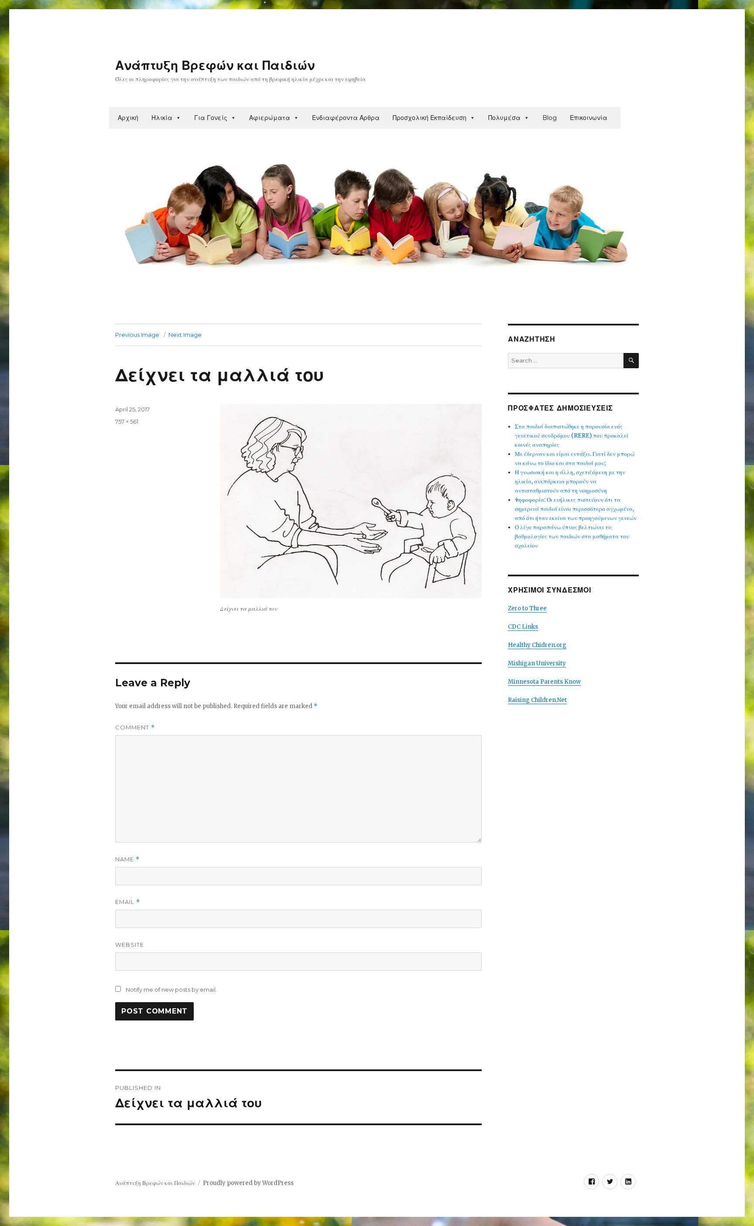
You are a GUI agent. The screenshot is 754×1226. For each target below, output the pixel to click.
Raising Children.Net (537, 700)
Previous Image (137, 334)
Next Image (185, 334)
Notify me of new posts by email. (171, 989)
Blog (549, 118)
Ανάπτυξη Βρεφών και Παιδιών (215, 65)
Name (127, 859)
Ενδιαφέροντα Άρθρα (346, 118)
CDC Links (523, 626)
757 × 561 (126, 421)
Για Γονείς (210, 118)
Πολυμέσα (504, 118)
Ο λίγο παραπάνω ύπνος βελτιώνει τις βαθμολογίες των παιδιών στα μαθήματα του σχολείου (572, 536)
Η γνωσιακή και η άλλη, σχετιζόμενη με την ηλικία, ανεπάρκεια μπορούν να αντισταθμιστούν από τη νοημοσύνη (570, 481)
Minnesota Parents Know (544, 681)
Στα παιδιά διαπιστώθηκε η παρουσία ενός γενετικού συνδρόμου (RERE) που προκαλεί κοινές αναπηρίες (571, 436)
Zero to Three (527, 608)
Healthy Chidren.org (537, 645)
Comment (135, 727)
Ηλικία (161, 118)
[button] (178, 118)
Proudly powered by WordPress (248, 1183)
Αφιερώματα (269, 118)
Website (129, 944)
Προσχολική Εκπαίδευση (429, 118)
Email (127, 902)
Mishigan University (537, 663)
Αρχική (128, 118)
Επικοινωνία (588, 118)
